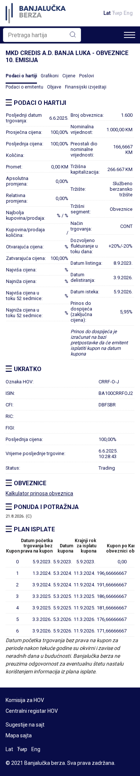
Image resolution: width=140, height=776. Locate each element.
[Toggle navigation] (129, 35)
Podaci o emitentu (24, 87)
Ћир (117, 13)
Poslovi (86, 75)
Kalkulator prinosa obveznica (39, 493)
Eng (128, 13)
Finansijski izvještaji (85, 87)
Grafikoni (50, 75)
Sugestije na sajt (25, 725)
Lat (107, 13)
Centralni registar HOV (32, 711)
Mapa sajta (19, 735)
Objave (54, 87)
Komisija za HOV (25, 700)
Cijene (68, 75)
